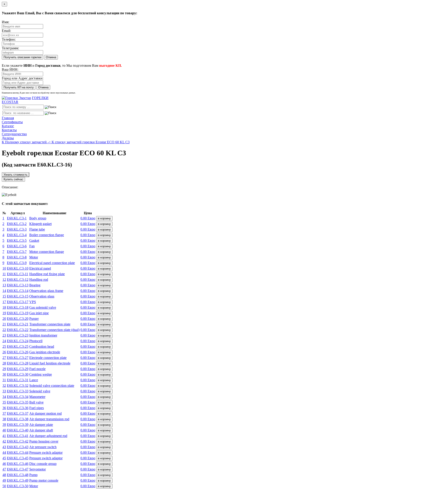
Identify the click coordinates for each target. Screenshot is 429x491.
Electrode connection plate (48, 358)
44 (4, 452)
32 (4, 385)
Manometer (37, 397)
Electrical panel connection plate (52, 263)
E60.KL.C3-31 (17, 380)
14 (4, 291)
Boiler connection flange (46, 235)
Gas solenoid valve (42, 307)
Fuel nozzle (37, 369)
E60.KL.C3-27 (17, 358)
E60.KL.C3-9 (17, 263)
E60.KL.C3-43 (17, 447)
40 (4, 430)
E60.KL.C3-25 (17, 346)
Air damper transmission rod (49, 419)
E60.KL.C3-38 (17, 419)
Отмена (51, 57)
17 (4, 302)
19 (4, 313)
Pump (33, 475)
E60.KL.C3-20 (17, 318)
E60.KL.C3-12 (17, 279)
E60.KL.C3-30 (17, 374)
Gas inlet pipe (39, 313)
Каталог (8, 126)
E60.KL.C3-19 (17, 313)
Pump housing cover (43, 441)
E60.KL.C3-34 (17, 397)
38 (4, 419)
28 (4, 363)
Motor (33, 257)
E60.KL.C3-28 (17, 363)
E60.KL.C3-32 (17, 385)
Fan (32, 246)
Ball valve (36, 402)
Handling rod (38, 279)
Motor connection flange (46, 252)
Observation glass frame (46, 291)
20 (4, 318)
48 (4, 475)
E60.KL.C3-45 (17, 458)
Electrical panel (40, 268)
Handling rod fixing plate (47, 274)
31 (4, 380)
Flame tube (37, 229)
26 (4, 352)
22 (4, 330)
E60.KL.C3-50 (17, 486)
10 (4, 268)
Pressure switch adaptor (46, 452)
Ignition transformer (43, 335)
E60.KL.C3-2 (17, 224)
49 (4, 480)
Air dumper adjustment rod (48, 436)
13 (4, 285)
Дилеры (8, 138)
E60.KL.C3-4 (17, 235)
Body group (37, 218)
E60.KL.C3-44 (17, 452)
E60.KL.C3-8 (17, 257)
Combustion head (41, 346)
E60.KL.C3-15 (17, 296)
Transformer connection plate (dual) (54, 330)
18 (4, 307)
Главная (8, 118)
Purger (34, 318)
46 (4, 464)
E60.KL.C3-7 (17, 252)
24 (4, 341)
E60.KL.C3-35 (17, 402)
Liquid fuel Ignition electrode (49, 363)
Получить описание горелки (22, 57)
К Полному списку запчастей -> (27, 142)
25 (4, 346)
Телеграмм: (10, 48)
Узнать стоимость (15, 174)
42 (4, 441)
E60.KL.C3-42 (17, 441)
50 (4, 486)
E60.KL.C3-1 (17, 218)
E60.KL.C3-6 (17, 246)
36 (4, 408)
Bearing (34, 285)
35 (4, 402)
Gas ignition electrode (44, 352)
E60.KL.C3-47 (17, 469)
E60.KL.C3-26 (17, 352)
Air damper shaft (41, 430)
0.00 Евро (87, 218)
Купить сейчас (13, 179)
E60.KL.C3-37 (17, 413)
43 (4, 447)
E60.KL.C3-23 (17, 335)
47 (4, 469)
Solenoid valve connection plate (51, 385)
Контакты (9, 130)
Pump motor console (43, 480)
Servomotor (37, 469)
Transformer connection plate (49, 324)
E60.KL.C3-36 (17, 408)
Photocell (35, 341)
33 (4, 391)
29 (4, 369)
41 (4, 436)
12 (4, 279)
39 (4, 425)
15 (4, 296)
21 (4, 324)
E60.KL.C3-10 (17, 268)
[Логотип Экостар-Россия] (16, 98)
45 (4, 458)
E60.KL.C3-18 (17, 307)
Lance (33, 380)
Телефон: (9, 39)
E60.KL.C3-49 (17, 480)
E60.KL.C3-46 (17, 464)
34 (4, 397)
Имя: (5, 22)
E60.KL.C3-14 (17, 291)
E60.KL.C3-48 (17, 475)
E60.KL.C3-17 (17, 302)
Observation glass (41, 296)
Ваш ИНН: (10, 69)
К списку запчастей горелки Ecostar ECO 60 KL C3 (91, 142)
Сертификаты (12, 122)
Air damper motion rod (45, 413)
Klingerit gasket (40, 224)
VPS (32, 302)
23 (4, 335)
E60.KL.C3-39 (17, 425)
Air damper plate (41, 425)
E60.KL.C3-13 (17, 285)
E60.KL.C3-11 (17, 274)
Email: (6, 31)
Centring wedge (40, 374)
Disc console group (43, 464)
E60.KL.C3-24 (17, 341)
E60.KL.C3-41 (17, 436)
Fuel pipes (36, 408)
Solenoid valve (39, 391)
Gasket (34, 240)
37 (4, 413)
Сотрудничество (14, 134)
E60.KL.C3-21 (17, 324)
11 (4, 274)
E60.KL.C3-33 (17, 391)
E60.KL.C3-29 (17, 369)
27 (4, 358)
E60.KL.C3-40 (17, 430)
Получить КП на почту (19, 87)
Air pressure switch (43, 447)
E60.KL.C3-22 (17, 330)
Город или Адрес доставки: (22, 78)
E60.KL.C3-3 (17, 229)
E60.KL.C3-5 (17, 240)
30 (4, 374)
